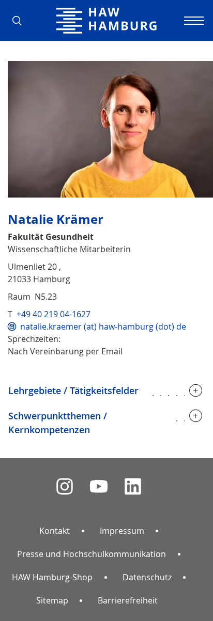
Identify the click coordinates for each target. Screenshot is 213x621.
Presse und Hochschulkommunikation (91, 554)
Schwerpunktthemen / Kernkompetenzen (57, 423)
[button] (21, 21)
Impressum (122, 530)
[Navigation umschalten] (192, 21)
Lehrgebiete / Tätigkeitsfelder (73, 390)
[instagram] (64, 486)
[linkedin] (133, 486)
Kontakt (54, 530)
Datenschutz (147, 577)
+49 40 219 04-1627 (53, 314)
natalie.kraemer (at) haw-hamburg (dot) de (103, 326)
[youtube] (98, 486)
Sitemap (52, 600)
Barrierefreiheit (128, 600)
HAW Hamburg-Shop (52, 577)
